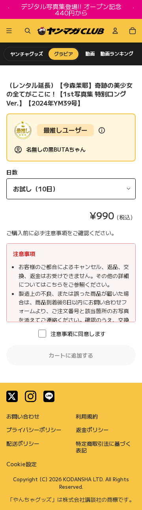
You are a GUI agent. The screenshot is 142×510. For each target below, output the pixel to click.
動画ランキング (116, 53)
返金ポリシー (92, 430)
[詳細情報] (101, 130)
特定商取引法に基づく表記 (103, 447)
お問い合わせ (22, 416)
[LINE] (49, 396)
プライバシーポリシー (34, 430)
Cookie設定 (21, 464)
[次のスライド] (133, 9)
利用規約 (87, 416)
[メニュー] (9, 31)
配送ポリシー (22, 443)
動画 (90, 53)
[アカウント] (115, 30)
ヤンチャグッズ (26, 53)
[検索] (26, 30)
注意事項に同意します (78, 334)
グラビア (63, 53)
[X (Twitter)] (12, 396)
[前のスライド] (8, 9)
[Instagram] (30, 396)
